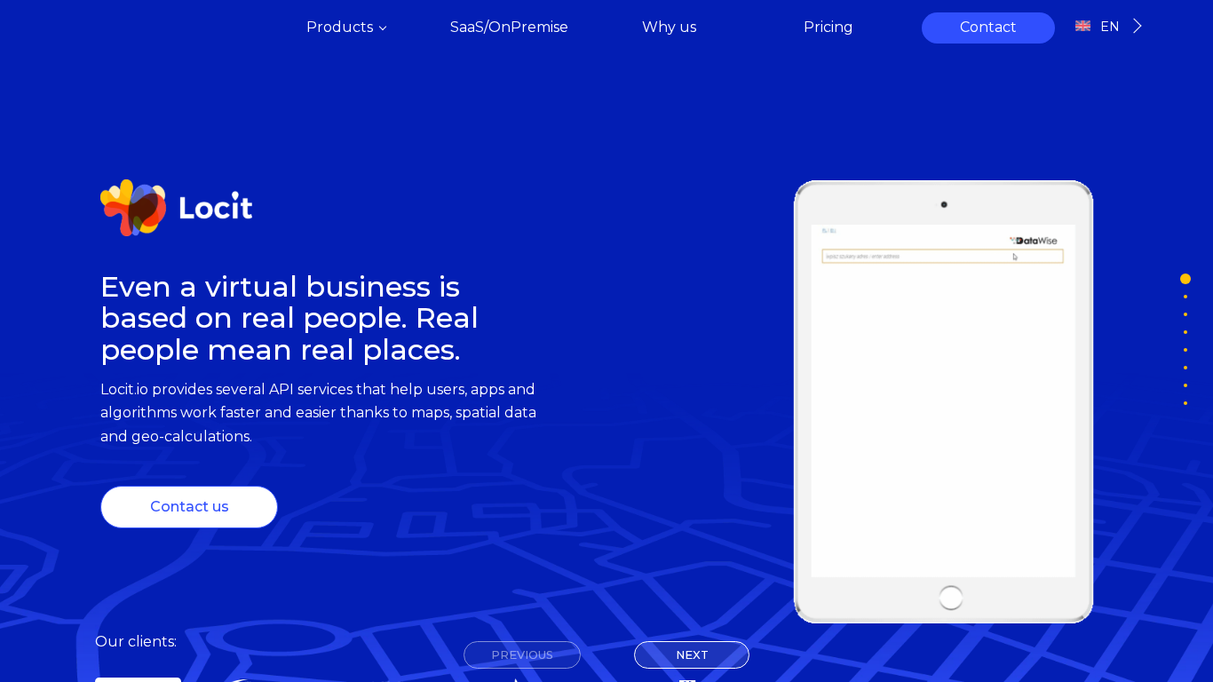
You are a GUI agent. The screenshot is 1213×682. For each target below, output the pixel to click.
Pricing (828, 27)
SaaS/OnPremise (509, 27)
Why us (669, 27)
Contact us (189, 506)
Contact (988, 27)
